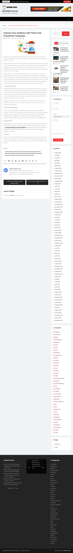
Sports (56, 422)
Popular (56, 43)
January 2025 (58, 201)
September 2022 (59, 274)
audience (16, 163)
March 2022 (58, 289)
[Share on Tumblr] (29, 161)
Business (20, 163)
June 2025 (57, 189)
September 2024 (59, 212)
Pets (56, 406)
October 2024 (58, 209)
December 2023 (58, 235)
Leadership (57, 388)
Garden (56, 373)
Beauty (56, 337)
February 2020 (58, 310)
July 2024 (57, 217)
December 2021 (58, 297)
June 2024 (57, 220)
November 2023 (58, 238)
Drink (56, 347)
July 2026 (57, 155)
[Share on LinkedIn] (15, 161)
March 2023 (58, 258)
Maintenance (58, 396)
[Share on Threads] (33, 161)
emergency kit (58, 355)
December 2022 (58, 266)
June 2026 (57, 158)
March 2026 (58, 165)
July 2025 (57, 186)
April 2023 (57, 256)
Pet (56, 404)
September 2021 (59, 305)
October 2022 (58, 271)
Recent (60, 43)
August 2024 (58, 214)
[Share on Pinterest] (22, 161)
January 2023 (58, 263)
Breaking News (58, 339)
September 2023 (59, 243)
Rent (56, 412)
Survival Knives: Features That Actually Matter (64, 88)
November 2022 (58, 268)
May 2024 (57, 222)
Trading (56, 430)
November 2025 (58, 176)
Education (57, 352)
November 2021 (58, 299)
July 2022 (57, 279)
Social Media (58, 419)
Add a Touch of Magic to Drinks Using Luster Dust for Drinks (19, 155)
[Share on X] (12, 161)
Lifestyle (57, 391)
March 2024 (58, 227)
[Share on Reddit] (26, 161)
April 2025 (57, 194)
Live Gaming (58, 394)
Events (56, 357)
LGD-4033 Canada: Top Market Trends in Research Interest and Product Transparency (11, 475)
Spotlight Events (10, 11)
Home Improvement (59, 378)
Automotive (58, 334)
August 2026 (58, 152)
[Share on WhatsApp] (19, 161)
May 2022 (57, 284)
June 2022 (57, 281)
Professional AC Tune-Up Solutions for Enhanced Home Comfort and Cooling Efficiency (61, 70)
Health (56, 375)
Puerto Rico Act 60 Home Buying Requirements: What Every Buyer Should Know (12, 466)
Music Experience (59, 401)
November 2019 (58, 315)
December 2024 (58, 204)
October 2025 (58, 178)
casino (56, 345)
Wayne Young (20, 38)
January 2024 (58, 232)
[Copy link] (36, 161)
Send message (58, 140)
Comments (65, 43)
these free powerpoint (41, 163)
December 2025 (58, 173)
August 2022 (58, 276)
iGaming (57, 381)
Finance (57, 365)
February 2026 (58, 168)
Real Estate (57, 409)
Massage (57, 399)
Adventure (57, 332)
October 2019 (58, 318)
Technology (57, 427)
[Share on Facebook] (9, 161)
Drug (56, 350)
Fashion (57, 360)
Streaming (57, 425)
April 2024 (57, 225)
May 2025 (57, 191)
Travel (56, 432)
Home (56, 447)
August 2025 (58, 183)
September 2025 (59, 181)
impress (24, 163)
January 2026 (58, 171)
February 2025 (58, 199)
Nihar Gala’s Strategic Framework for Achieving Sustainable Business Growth (23, 153)
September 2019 (59, 320)
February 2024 (58, 230)
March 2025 (58, 196)
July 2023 (57, 248)
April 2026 (57, 163)
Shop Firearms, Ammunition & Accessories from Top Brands (61, 50)
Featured (57, 363)
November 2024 (58, 207)
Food (56, 368)
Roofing (57, 414)
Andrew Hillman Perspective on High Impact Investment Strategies (61, 59)
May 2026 (57, 160)
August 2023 (58, 245)
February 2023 (58, 261)
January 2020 (58, 312)
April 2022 (57, 287)
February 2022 (58, 292)
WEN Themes (67, 550)
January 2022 (58, 294)
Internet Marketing (59, 383)
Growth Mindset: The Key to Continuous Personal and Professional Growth (22, 151)
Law (56, 386)
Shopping (57, 417)
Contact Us (57, 444)
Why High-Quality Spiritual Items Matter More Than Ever (64, 80)
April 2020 (57, 307)
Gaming (57, 370)
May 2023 (57, 253)
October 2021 (58, 302)
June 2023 (57, 250)
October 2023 (58, 240)
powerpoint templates (31, 163)
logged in (12, 195)
